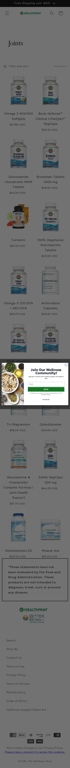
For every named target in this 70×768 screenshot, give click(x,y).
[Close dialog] (66, 365)
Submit (46, 389)
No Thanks (46, 399)
